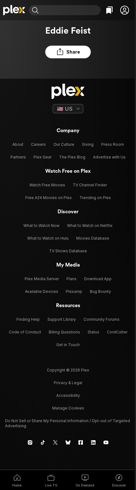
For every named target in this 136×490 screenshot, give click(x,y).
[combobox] (70, 10)
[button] (124, 10)
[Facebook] (80, 442)
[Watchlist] (109, 10)
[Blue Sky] (68, 442)
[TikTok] (42, 442)
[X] (55, 442)
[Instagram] (30, 442)
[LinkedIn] (93, 442)
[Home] (14, 10)
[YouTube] (106, 442)
